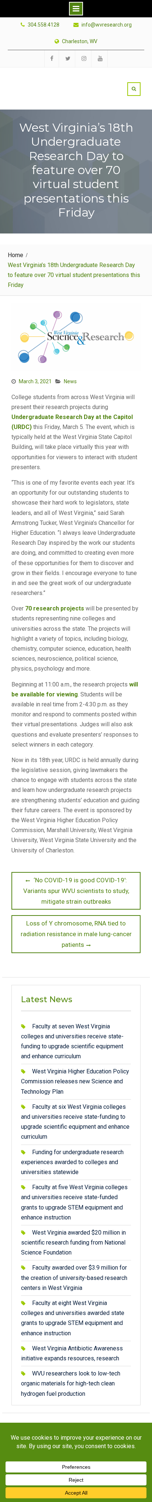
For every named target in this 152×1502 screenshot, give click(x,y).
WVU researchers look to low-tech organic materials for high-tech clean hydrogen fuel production (70, 1383)
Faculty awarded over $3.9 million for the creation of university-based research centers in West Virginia (74, 1277)
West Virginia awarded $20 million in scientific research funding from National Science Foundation (73, 1242)
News (70, 381)
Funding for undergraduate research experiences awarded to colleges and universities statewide (72, 1162)
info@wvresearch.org (107, 25)
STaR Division (54, 80)
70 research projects (54, 608)
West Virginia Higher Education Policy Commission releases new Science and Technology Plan (75, 1081)
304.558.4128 (43, 25)
